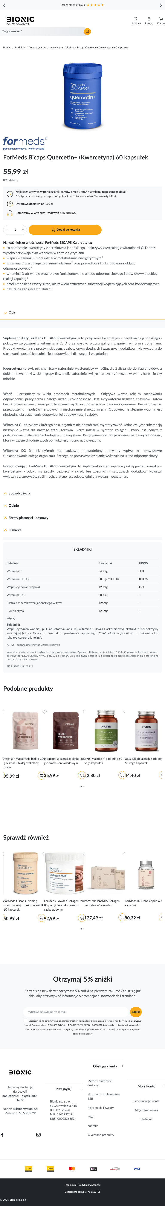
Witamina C (12, 425)
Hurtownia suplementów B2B (103, 1096)
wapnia (149, 409)
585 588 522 (68, 213)
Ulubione (146, 1119)
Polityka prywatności (89, 1185)
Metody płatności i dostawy (99, 1083)
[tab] (82, 313)
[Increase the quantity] (22, 230)
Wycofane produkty (100, 1135)
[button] (149, 21)
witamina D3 (149, 633)
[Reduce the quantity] (7, 230)
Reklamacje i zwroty (100, 1107)
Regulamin (70, 1185)
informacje (70, 996)
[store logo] (20, 1072)
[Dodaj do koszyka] (41, 776)
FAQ (90, 1116)
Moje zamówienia (146, 1110)
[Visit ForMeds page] (27, 143)
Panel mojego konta (146, 1101)
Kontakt (92, 1125)
